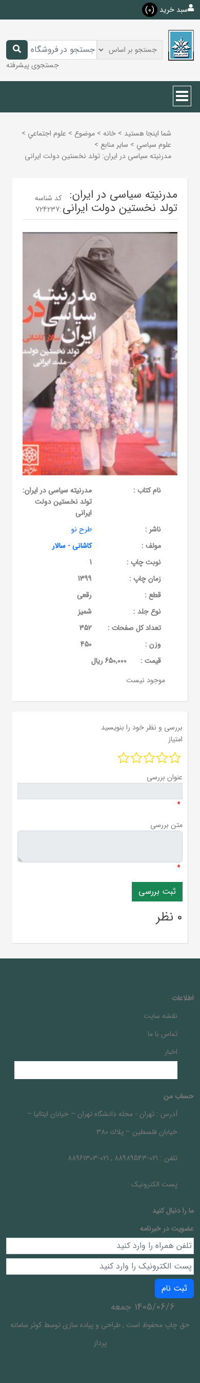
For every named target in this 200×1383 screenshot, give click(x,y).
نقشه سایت (160, 1016)
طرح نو (81, 529)
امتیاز (175, 739)
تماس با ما (162, 1034)
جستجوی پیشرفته (32, 65)
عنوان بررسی (165, 777)
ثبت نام (174, 1288)
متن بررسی (166, 825)
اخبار (171, 1052)
